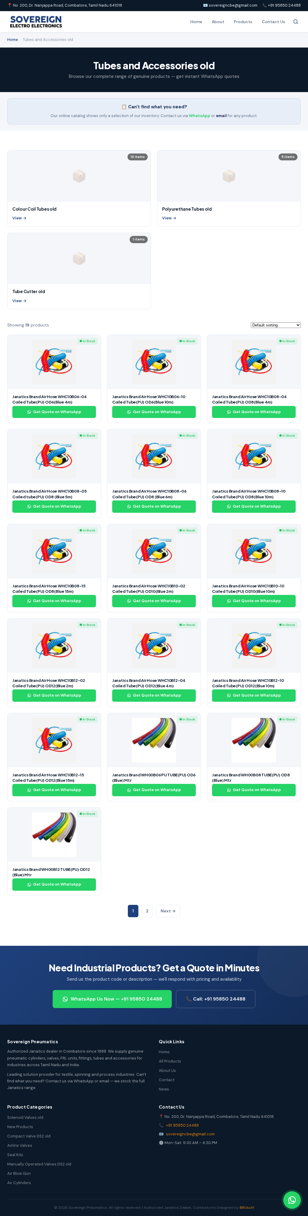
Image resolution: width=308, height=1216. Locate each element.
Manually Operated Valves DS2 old (39, 1164)
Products (243, 21)
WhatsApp (199, 115)
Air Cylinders (19, 1182)
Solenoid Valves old (25, 1117)
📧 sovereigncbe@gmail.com (230, 5)
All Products (170, 1061)
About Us (167, 1070)
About (218, 21)
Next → (168, 911)
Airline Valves (19, 1145)
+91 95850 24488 (182, 1125)
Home (196, 21)
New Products (20, 1126)
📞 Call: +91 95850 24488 (215, 999)
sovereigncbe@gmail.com (190, 1134)
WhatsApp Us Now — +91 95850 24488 (116, 999)
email (221, 115)
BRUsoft (247, 1207)
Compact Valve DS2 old (29, 1136)
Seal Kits (15, 1154)
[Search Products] (296, 22)
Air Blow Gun (19, 1173)
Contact (166, 1079)
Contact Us (273, 21)
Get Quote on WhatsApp (57, 411)
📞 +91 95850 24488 (281, 5)
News (164, 1089)
